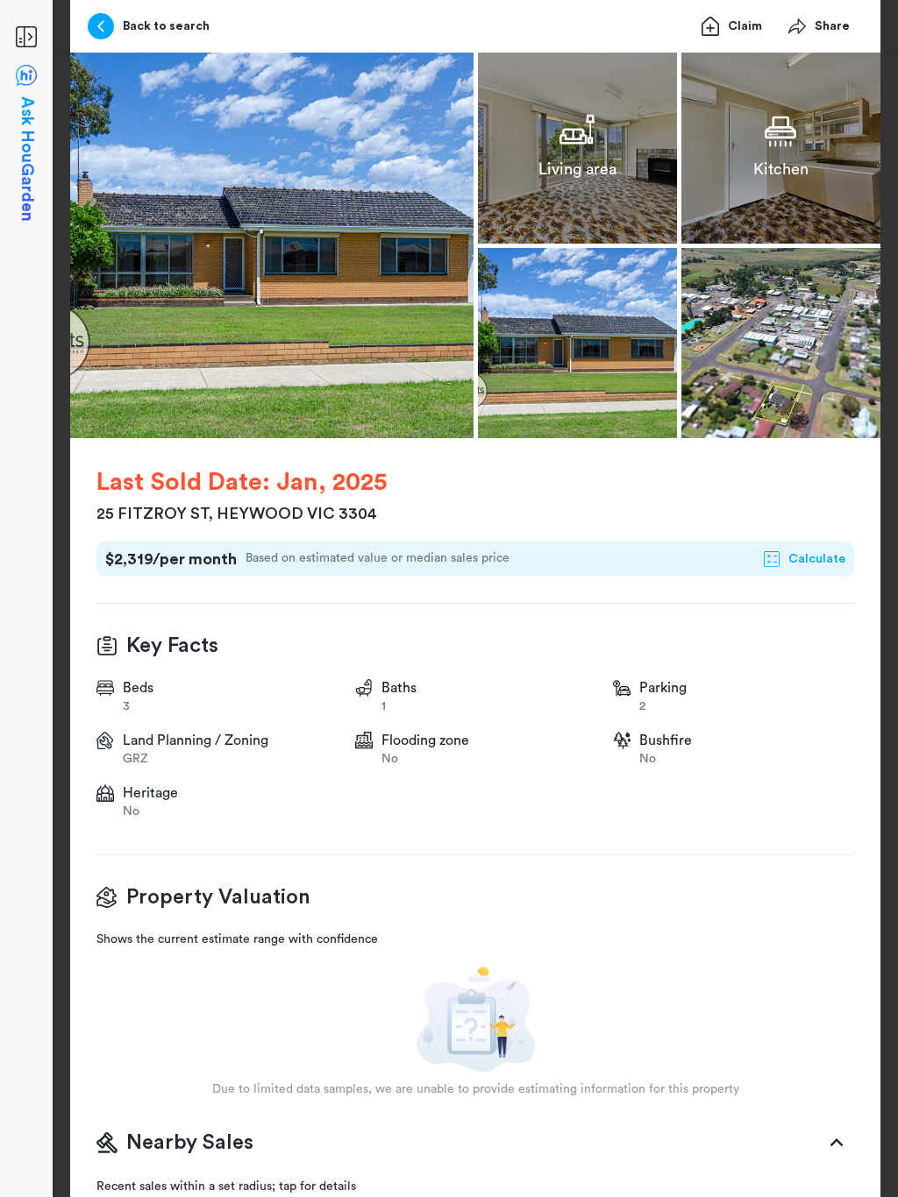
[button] (272, 245)
